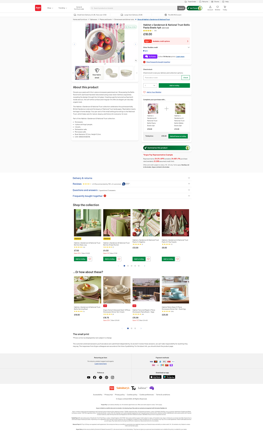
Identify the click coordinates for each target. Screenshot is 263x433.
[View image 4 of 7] (126, 73)
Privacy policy (120, 395)
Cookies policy (132, 395)
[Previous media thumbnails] (73, 73)
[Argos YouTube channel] (88, 377)
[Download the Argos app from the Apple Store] (155, 378)
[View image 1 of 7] (82, 73)
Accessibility (97, 395)
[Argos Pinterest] (106, 377)
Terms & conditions (163, 395)
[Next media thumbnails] (137, 73)
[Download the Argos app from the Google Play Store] (169, 378)
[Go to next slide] (135, 44)
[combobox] (133, 8)
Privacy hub (108, 395)
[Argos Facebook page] (94, 377)
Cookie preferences (147, 395)
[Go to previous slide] (74, 44)
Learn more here (101, 364)
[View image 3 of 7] (111, 73)
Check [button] (185, 77)
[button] (131, 27)
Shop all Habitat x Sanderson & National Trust (153, 19)
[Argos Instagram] (112, 377)
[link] (166, 61)
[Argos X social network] (100, 377)
